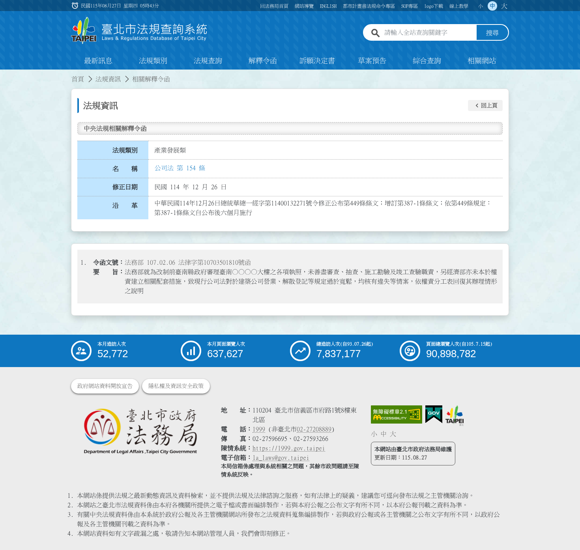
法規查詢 (208, 60)
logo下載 (433, 6)
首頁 (77, 79)
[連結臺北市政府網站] (454, 415)
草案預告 (372, 60)
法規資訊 (108, 79)
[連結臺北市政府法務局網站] (140, 430)
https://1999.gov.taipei (289, 448)
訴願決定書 (317, 60)
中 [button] (492, 6)
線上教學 (458, 6)
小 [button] (480, 6)
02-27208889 (314, 429)
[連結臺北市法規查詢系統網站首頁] (139, 30)
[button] (485, 105)
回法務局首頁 (274, 6)
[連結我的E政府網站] (433, 414)
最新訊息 (98, 60)
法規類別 (153, 60)
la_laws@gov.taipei (281, 457)
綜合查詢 (427, 60)
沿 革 (125, 205)
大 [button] (504, 6)
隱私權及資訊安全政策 (176, 386)
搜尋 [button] (492, 33)
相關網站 (482, 60)
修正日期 (125, 187)
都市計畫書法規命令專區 (369, 6)
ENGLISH (328, 6)
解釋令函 (263, 60)
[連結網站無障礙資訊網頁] (396, 414)
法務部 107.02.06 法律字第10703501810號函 (188, 262)
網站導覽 (304, 6)
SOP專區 (409, 6)
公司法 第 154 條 (180, 168)
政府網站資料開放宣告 (105, 386)
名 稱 (125, 169)
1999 (259, 429)
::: (4, 74)
